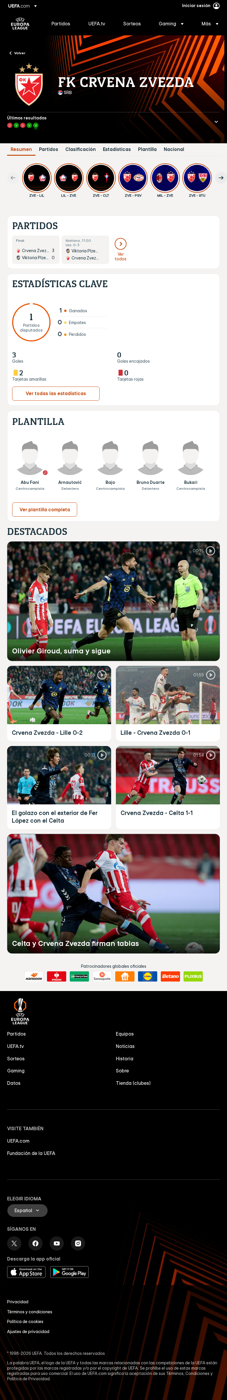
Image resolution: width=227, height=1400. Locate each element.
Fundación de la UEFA (31, 1153)
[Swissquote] (102, 976)
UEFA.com (18, 1140)
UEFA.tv (15, 1046)
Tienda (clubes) (133, 1083)
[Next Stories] (221, 178)
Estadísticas (117, 149)
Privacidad (17, 1301)
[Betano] (170, 976)
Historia (124, 1058)
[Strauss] (56, 976)
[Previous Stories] (13, 178)
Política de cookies (25, 1321)
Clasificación (80, 149)
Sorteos (16, 1058)
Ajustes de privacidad (28, 1331)
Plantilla (147, 149)
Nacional (174, 149)
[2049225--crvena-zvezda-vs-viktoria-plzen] (35, 250)
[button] (171, 23)
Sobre (122, 1070)
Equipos (125, 1033)
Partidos (48, 149)
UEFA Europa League (20, 23)
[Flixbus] (193, 976)
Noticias (125, 1046)
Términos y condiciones (29, 1311)
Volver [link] (19, 53)
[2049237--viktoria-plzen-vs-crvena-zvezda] (85, 250)
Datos (14, 1083)
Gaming (16, 1070)
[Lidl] (147, 976)
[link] (61, 23)
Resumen (21, 149)
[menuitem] (62, 23)
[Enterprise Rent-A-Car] (79, 976)
